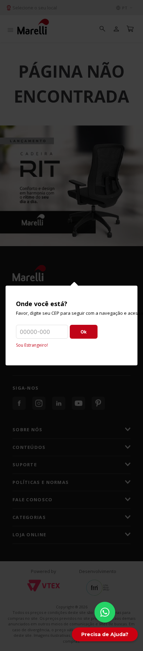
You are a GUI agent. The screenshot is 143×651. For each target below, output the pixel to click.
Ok (84, 332)
